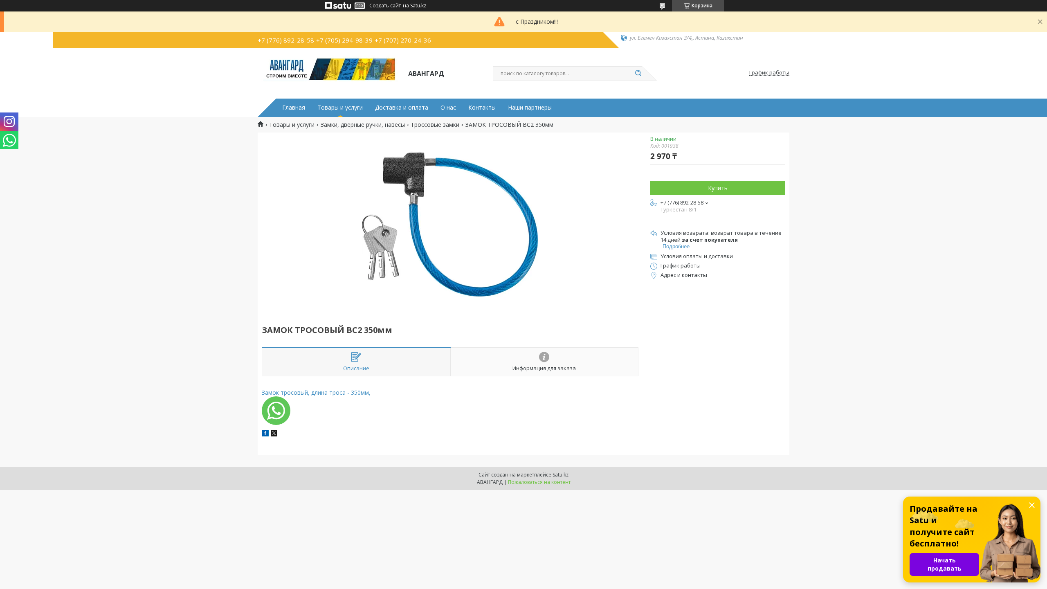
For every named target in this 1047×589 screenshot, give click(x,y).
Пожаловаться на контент (539, 482)
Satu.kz (560, 474)
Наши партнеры (530, 107)
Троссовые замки (435, 124)
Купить (718, 188)
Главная (293, 107)
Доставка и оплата (401, 107)
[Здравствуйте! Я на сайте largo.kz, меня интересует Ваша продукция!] (276, 410)
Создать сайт (385, 6)
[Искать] (638, 73)
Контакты (482, 107)
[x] (274, 434)
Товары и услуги (340, 107)
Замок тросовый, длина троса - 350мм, (316, 392)
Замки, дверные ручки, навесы (363, 124)
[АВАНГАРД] (329, 72)
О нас (448, 107)
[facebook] (265, 434)
